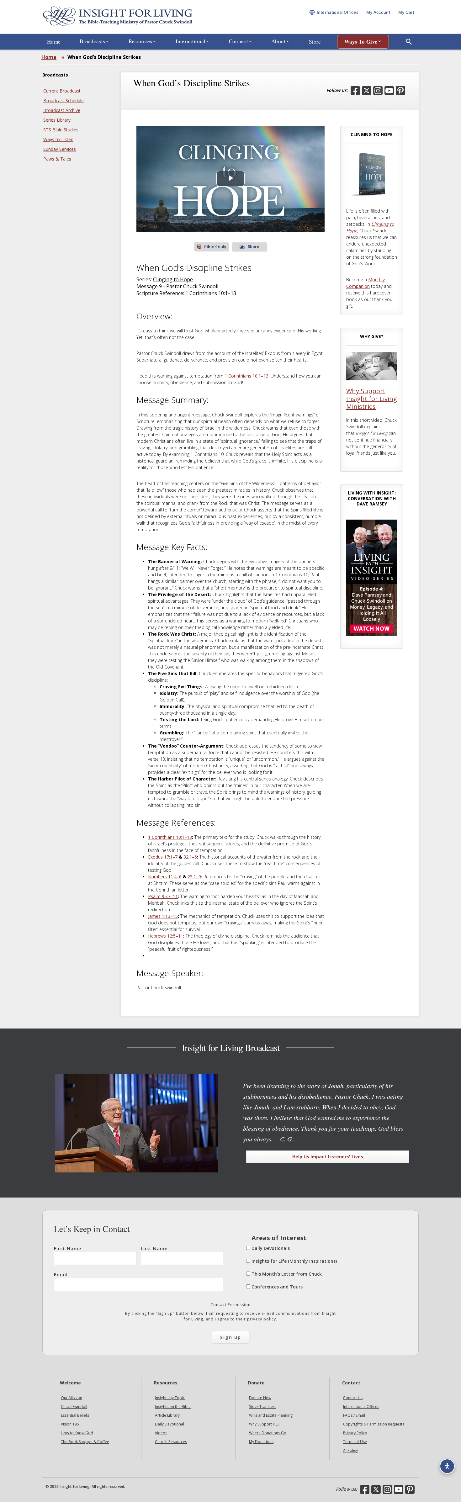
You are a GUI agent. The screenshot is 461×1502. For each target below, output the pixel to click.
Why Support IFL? (264, 1424)
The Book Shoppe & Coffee (85, 1442)
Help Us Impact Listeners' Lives (327, 1157)
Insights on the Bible (173, 1406)
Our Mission (71, 1398)
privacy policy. (262, 1319)
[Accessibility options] (447, 1466)
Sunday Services (59, 149)
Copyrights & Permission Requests (373, 1424)
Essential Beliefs (75, 1415)
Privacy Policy (355, 1433)
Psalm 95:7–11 (163, 896)
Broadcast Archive (61, 110)
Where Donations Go (267, 1433)
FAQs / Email (354, 1415)
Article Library (167, 1415)
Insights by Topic (170, 1398)
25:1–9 (194, 877)
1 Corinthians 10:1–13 (246, 376)
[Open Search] (409, 41)
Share (253, 246)
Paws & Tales (57, 159)
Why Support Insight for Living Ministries (371, 399)
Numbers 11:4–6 (165, 877)
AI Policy (350, 1450)
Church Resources (171, 1442)
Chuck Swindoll (74, 1406)
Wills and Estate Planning (271, 1415)
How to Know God (77, 1433)
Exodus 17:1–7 (163, 857)
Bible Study (215, 247)
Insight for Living (117, 17)
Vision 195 (70, 1424)
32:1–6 (190, 857)
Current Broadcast (62, 91)
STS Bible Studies (60, 130)
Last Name (154, 1248)
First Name (67, 1248)
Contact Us (353, 1398)
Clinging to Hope (173, 279)
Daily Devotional (169, 1424)
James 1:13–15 (163, 916)
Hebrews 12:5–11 (165, 936)
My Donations (261, 1442)
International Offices (361, 1406)
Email (61, 1274)
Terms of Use (355, 1442)
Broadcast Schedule (63, 100)
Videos (161, 1433)
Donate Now (260, 1398)
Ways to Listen (58, 139)
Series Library (57, 120)
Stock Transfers (262, 1406)
